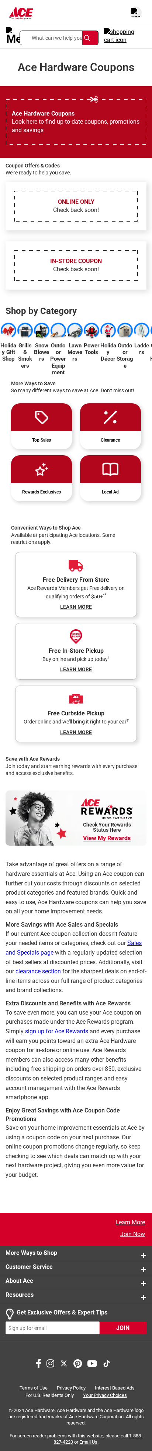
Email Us (88, 1442)
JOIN (122, 1328)
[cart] (125, 36)
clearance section (38, 971)
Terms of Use (34, 1388)
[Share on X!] (63, 1363)
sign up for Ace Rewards (56, 1031)
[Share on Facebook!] (38, 1363)
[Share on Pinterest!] (77, 1363)
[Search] (90, 38)
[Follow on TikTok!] (106, 1363)
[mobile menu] (10, 36)
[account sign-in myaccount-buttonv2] (136, 12)
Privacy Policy (71, 1388)
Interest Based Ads (115, 1388)
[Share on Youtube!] (92, 1363)
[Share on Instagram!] (50, 1363)
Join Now (132, 1234)
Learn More (130, 1222)
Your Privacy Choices (105, 1395)
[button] (59, 38)
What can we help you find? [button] (64, 38)
